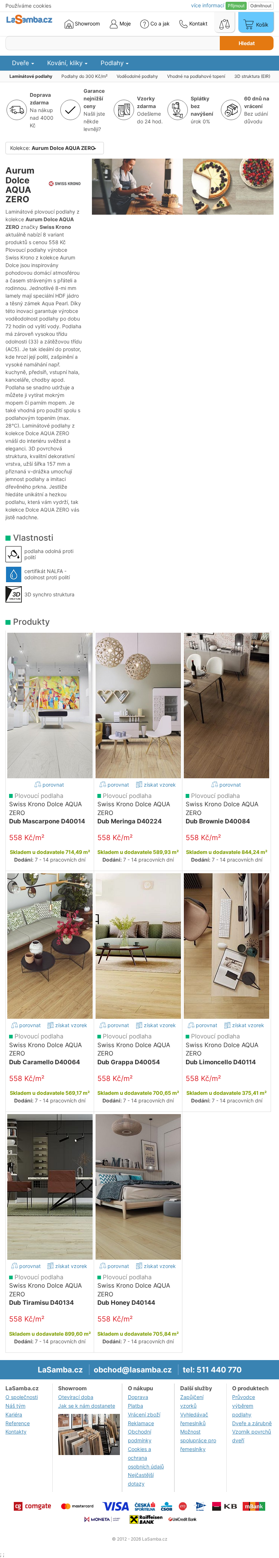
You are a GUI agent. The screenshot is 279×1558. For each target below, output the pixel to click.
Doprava (138, 1397)
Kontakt (197, 23)
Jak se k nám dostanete (86, 1406)
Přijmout (236, 5)
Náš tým (15, 1406)
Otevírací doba (75, 1397)
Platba (135, 1406)
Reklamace (141, 1423)
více (207, 5)
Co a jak (160, 23)
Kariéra (13, 1414)
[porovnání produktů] (224, 22)
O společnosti (21, 1397)
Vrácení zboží (144, 1414)
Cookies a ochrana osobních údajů (146, 1458)
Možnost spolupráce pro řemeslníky (198, 1440)
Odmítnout (260, 5)
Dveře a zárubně (252, 1423)
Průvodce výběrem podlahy (243, 1406)
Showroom (86, 23)
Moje (124, 23)
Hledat (247, 43)
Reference (17, 1423)
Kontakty (16, 1431)
